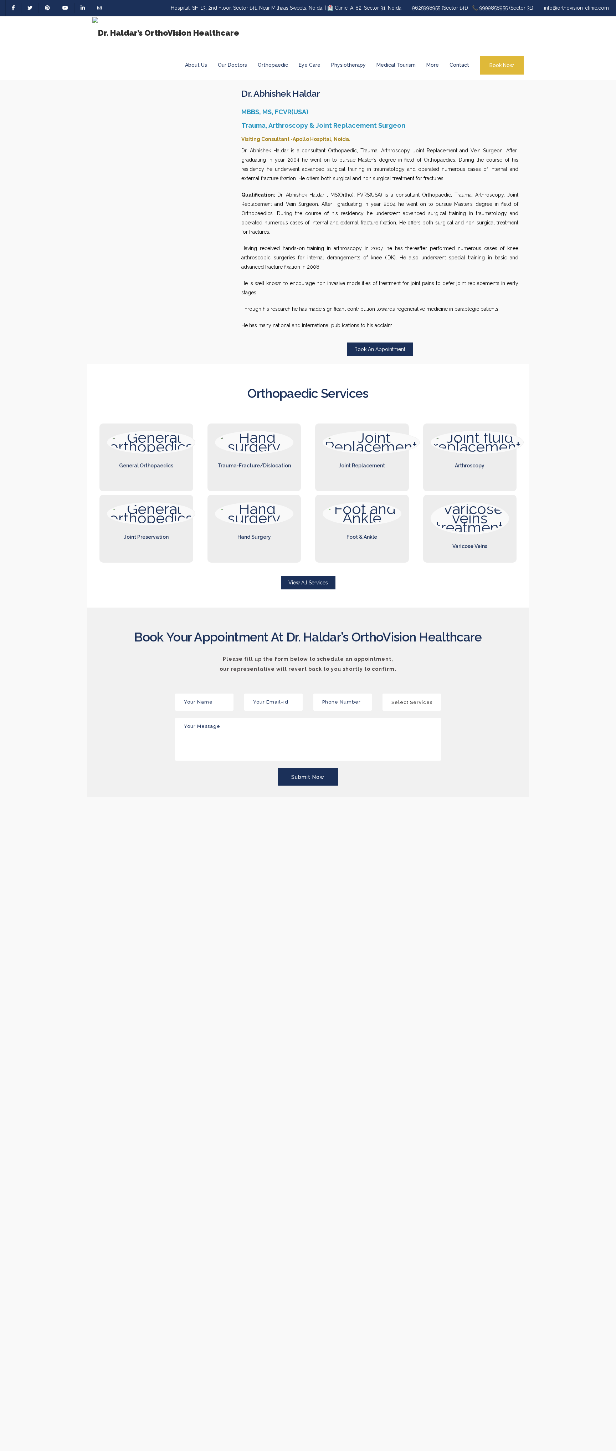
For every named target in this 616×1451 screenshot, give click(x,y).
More (432, 65)
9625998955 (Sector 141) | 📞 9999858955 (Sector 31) (472, 8)
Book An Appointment (379, 349)
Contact (459, 65)
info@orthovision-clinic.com (576, 8)
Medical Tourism (396, 65)
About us (196, 65)
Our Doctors (232, 65)
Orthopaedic (273, 65)
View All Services (308, 582)
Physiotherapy (348, 65)
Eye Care (309, 65)
